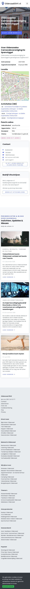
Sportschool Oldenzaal (8, 521)
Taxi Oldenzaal (5, 427)
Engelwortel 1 (7, 27)
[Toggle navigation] (27, 3)
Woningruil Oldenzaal (8, 550)
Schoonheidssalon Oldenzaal (10, 450)
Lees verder (8, 277)
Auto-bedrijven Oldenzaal (9, 531)
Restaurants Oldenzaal (8, 445)
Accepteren (8, 586)
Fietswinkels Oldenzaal (8, 425)
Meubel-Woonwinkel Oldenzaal (11, 471)
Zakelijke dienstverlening (13, 300)
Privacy (3, 412)
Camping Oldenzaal (7, 477)
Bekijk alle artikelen (6, 226)
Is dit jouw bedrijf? (11, 33)
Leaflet (18, 100)
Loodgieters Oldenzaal (8, 454)
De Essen (8, 152)
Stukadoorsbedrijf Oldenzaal (10, 456)
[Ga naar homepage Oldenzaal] (11, 3)
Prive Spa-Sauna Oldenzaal (10, 552)
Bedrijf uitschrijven (15, 192)
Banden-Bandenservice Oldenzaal (12, 535)
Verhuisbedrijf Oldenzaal (9, 458)
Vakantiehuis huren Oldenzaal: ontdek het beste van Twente (15, 256)
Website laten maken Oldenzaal (11, 519)
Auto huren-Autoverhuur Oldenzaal (12, 533)
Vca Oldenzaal (5, 514)
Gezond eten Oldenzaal (8, 435)
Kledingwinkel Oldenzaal (9, 517)
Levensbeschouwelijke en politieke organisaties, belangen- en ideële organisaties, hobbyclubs (14, 109)
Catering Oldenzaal (7, 448)
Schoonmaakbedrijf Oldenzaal (11, 500)
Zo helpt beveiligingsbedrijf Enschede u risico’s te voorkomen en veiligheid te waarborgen (14, 306)
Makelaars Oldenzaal (8, 502)
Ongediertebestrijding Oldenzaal (11, 558)
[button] (15, 86)
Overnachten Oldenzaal (9, 479)
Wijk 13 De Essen (10, 155)
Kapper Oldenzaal (7, 429)
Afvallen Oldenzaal (7, 433)
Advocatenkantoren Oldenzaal (11, 538)
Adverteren (5, 404)
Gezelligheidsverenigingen (15, 118)
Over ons (4, 406)
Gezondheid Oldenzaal (8, 431)
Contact (3, 401)
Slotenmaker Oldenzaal (8, 540)
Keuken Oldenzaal (7, 512)
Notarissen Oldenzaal (8, 496)
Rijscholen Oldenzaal (7, 422)
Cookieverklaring (6, 408)
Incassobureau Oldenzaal (9, 554)
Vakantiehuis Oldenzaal (8, 481)
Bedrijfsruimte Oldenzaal (9, 556)
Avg (2, 410)
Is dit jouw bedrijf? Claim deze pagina (15, 164)
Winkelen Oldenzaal (7, 468)
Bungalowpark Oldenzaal (9, 483)
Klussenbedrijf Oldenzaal (9, 494)
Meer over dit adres (11, 138)
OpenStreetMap (25, 100)
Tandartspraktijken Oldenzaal (10, 452)
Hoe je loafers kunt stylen (13, 354)
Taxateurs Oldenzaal (7, 498)
